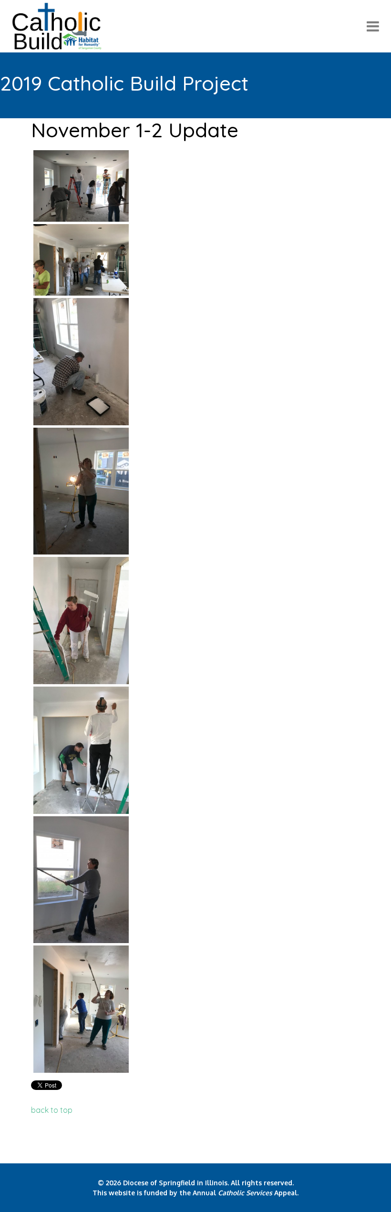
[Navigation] (373, 26)
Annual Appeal (245, 1193)
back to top (51, 1110)
